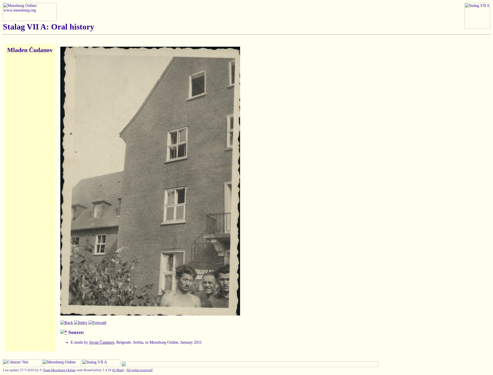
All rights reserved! (139, 370)
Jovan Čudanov (101, 342)
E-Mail (118, 370)
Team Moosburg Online (59, 370)
